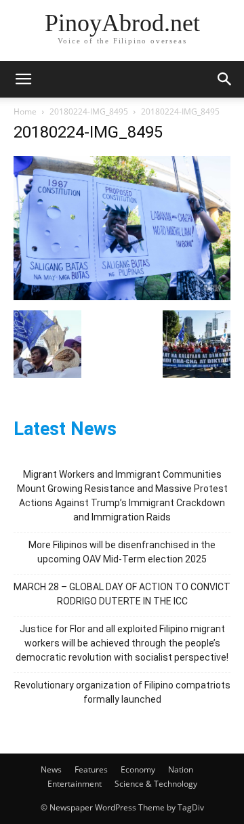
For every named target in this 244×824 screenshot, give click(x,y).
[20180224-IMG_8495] (122, 296)
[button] (23, 79)
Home (25, 111)
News (51, 769)
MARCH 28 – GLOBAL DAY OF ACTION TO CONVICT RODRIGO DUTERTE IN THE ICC (122, 593)
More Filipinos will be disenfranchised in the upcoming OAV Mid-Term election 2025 (122, 551)
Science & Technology (156, 783)
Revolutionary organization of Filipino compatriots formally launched (122, 692)
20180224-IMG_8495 (88, 111)
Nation (180, 769)
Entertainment (74, 783)
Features (91, 769)
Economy (138, 769)
